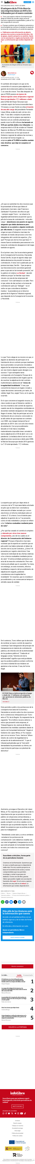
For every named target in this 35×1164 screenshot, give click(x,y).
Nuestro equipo (17, 1123)
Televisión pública (5, 895)
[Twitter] (12, 1113)
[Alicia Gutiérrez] (3, 73)
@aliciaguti (12, 74)
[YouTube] (21, 1113)
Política (3, 893)
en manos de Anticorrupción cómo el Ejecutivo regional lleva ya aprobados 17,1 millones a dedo (17, 96)
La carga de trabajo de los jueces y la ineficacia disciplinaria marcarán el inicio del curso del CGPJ (14, 989)
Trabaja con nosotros (17, 1125)
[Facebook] (6, 1113)
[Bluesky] (9, 1113)
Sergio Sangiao (6, 983)
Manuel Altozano (6, 993)
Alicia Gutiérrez (12, 73)
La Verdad (21, 273)
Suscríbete (27, 2)
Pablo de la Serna (6, 1002)
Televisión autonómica (7, 897)
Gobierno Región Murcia (18, 893)
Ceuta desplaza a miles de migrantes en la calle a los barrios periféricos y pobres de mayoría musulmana (14, 1017)
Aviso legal (17, 1130)
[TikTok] (25, 1113)
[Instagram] (18, 1113)
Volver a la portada (17, 1027)
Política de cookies (17, 1135)
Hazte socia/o (18, 1106)
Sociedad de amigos (17, 1128)
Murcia (8, 893)
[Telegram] (15, 1113)
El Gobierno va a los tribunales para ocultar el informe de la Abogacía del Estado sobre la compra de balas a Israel (13, 980)
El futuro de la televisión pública (20, 895)
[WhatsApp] (3, 1113)
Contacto (17, 1120)
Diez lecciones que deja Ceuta (10, 1007)
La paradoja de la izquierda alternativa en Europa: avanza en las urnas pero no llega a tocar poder (14, 999)
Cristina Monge (6, 1009)
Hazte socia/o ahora (17, 937)
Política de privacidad (17, 1133)
